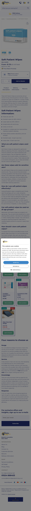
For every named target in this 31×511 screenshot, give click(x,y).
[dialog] (15, 255)
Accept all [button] (16, 262)
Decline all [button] (16, 266)
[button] (15, 270)
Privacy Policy (5, 259)
